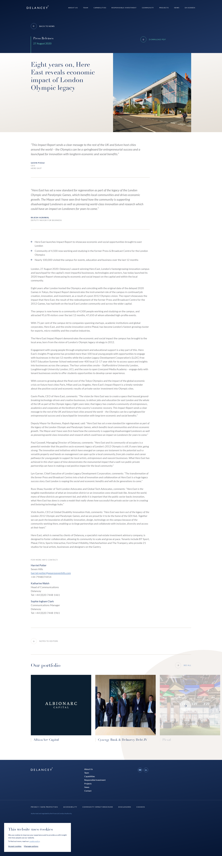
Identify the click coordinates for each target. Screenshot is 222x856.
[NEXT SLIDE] (185, 706)
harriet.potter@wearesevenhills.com (51, 572)
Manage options (31, 846)
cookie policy (34, 841)
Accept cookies (14, 846)
